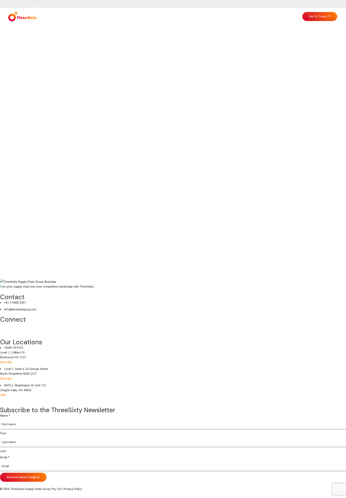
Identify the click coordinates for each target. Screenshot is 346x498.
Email (4, 457)
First (3, 433)
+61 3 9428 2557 (291, 4)
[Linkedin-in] (5, 328)
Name (5, 415)
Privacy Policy (72, 489)
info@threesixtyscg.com (323, 4)
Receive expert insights (23, 477)
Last (3, 451)
